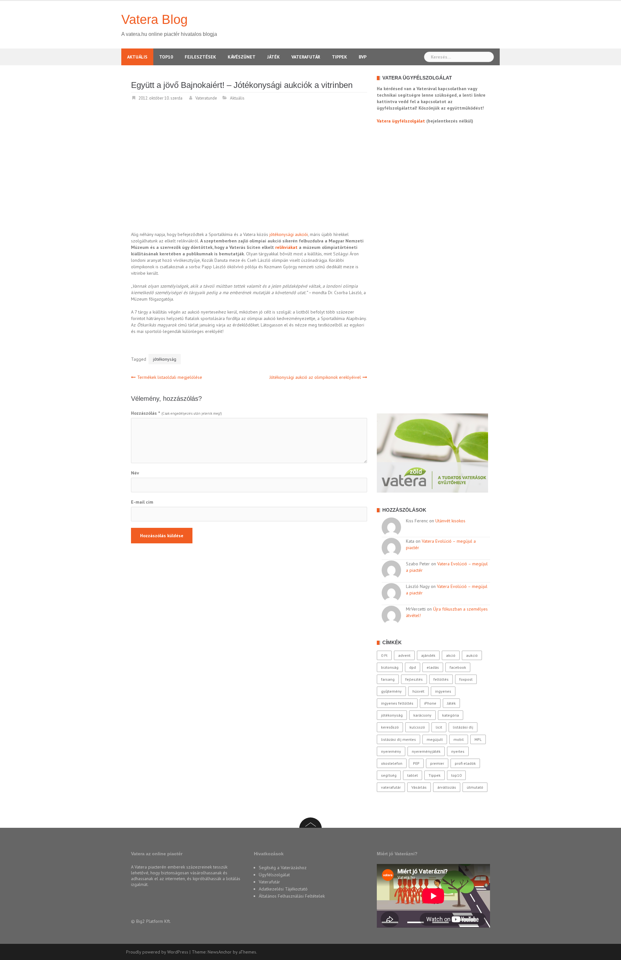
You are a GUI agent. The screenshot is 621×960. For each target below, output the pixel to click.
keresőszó (390, 727)
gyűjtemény (391, 691)
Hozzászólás (145, 413)
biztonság (389, 667)
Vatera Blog (154, 19)
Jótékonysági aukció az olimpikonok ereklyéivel (315, 377)
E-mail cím (142, 502)
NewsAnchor (220, 952)
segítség (389, 775)
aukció (472, 655)
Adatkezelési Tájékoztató (283, 889)
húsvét (418, 691)
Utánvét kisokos (450, 521)
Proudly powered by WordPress (157, 952)
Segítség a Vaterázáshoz (283, 867)
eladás (433, 667)
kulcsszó (417, 727)
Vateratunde (206, 98)
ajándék (428, 655)
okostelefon (391, 763)
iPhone (430, 703)
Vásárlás (419, 787)
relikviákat (286, 247)
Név (135, 473)
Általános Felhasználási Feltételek (292, 896)
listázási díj (463, 727)
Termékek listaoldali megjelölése (169, 377)
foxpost (466, 679)
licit (439, 727)
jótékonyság (164, 359)
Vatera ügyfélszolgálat (401, 121)
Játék (273, 57)
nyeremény (391, 751)
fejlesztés (414, 679)
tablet (412, 775)
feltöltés (441, 679)
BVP (362, 57)
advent (404, 655)
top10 (456, 775)
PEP (416, 763)
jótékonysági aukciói (288, 234)
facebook (458, 667)
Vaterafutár (305, 57)
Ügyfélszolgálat (274, 875)
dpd (412, 667)
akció (450, 655)
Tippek (339, 57)
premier (437, 763)
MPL (478, 739)
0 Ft (384, 655)
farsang (388, 679)
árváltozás (446, 787)
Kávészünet (242, 57)
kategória (450, 715)
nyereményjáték (426, 751)
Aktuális (137, 57)
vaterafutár (391, 787)
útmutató (475, 787)
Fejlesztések (200, 57)
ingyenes (443, 691)
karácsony (422, 715)
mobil (458, 739)
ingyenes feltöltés (397, 703)
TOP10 (166, 57)
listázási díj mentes (398, 739)
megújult (435, 739)
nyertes (457, 751)
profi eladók (465, 763)
